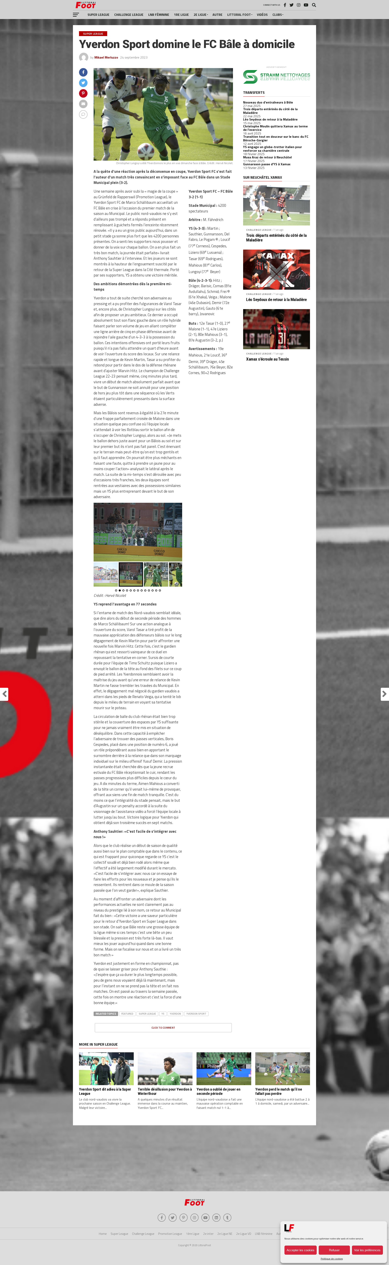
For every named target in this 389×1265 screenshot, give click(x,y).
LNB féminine (158, 14)
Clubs (277, 14)
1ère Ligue (192, 1233)
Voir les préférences (367, 1250)
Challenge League (128, 14)
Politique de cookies (332, 1259)
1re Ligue (181, 14)
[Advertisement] (194, 1158)
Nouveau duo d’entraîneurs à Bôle (268, 102)
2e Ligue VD (243, 1233)
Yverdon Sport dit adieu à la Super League (105, 1091)
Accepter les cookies (300, 1250)
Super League (98, 14)
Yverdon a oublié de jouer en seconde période (218, 1091)
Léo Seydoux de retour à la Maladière (270, 119)
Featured (127, 1014)
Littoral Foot (239, 14)
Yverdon (175, 1014)
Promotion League (170, 1233)
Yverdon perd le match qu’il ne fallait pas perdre (278, 1091)
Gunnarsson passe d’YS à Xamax (267, 164)
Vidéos (262, 14)
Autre (217, 14)
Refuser (334, 1250)
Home (103, 1233)
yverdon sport (196, 1014)
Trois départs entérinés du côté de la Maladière (270, 111)
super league (147, 1014)
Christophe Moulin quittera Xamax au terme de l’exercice (275, 128)
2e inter (208, 1233)
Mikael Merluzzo (106, 57)
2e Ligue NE (224, 1233)
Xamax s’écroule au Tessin (267, 359)
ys (162, 1014)
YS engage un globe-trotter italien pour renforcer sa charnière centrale (272, 148)
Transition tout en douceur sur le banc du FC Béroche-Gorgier (275, 138)
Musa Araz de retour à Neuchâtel (267, 157)
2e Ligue (200, 14)
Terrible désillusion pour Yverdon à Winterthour (165, 1091)
